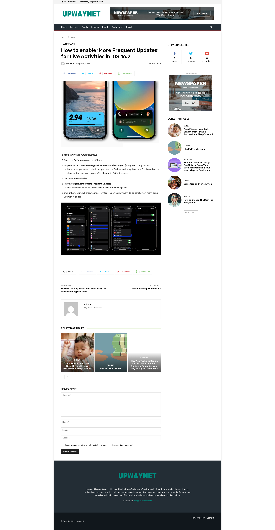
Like (174, 52)
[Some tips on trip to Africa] (174, 183)
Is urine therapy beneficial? (146, 288)
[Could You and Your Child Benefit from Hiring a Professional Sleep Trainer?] (77, 352)
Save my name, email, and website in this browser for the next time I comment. (99, 445)
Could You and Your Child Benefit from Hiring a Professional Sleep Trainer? (77, 366)
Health (187, 197)
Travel (186, 180)
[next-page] (67, 377)
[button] (210, 27)
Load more (189, 212)
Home (63, 37)
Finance (110, 365)
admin (71, 64)
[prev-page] (63, 377)
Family (77, 360)
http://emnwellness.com (93, 308)
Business (144, 357)
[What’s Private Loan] (111, 352)
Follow (190, 52)
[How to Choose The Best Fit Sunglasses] (174, 200)
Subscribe (207, 52)
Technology (72, 37)
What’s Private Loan (110, 368)
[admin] (63, 63)
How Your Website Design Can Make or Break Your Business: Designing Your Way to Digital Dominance (144, 365)
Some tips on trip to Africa (198, 184)
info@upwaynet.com (143, 501)
